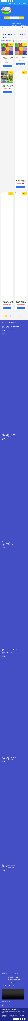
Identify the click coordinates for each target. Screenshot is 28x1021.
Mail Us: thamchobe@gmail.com (19, 25)
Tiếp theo (20, 316)
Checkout (25, 3)
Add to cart (7, 308)
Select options (8, 66)
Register (14, 3)
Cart (20, 3)
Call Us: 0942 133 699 (16, 23)
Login (9, 3)
